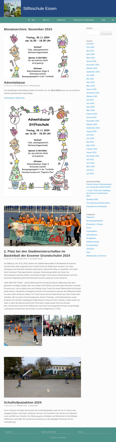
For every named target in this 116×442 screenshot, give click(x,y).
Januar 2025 (91, 89)
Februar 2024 (91, 114)
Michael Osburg (35, 85)
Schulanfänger (92, 245)
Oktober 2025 (91, 68)
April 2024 (90, 107)
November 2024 (92, 93)
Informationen (91, 235)
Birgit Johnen (34, 405)
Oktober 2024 (91, 96)
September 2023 (93, 128)
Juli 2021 (90, 170)
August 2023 (91, 131)
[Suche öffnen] (112, 20)
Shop (103, 20)
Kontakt (80, 432)
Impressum (8, 432)
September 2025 (93, 72)
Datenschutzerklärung (48, 432)
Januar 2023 (91, 152)
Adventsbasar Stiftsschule (14, 98)
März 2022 (90, 166)
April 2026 (90, 54)
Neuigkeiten (91, 238)
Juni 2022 (90, 163)
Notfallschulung (92, 242)
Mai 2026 (90, 51)
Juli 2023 (90, 135)
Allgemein (90, 217)
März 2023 (90, 145)
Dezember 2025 (92, 65)
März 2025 (90, 86)
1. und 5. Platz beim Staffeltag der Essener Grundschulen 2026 (98, 193)
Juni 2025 (90, 75)
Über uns (46, 20)
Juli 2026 (90, 44)
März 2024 (90, 110)
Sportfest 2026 (92, 199)
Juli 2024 (90, 100)
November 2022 (92, 156)
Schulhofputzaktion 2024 (23, 402)
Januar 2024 (91, 117)
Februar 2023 (91, 149)
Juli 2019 (90, 173)
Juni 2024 (90, 103)
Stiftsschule (61, 20)
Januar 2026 (91, 61)
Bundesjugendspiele (94, 221)
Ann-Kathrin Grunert (36, 259)
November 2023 (92, 121)
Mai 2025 (90, 79)
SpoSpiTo (90, 249)
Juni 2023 (90, 138)
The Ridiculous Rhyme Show (98, 203)
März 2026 (90, 58)
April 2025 (90, 82)
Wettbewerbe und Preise (96, 256)
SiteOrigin (63, 437)
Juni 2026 (90, 47)
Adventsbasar (14, 82)
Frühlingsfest (91, 231)
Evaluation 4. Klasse (94, 224)
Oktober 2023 (91, 124)
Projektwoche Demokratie (96, 206)
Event (88, 228)
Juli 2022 (90, 159)
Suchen (89, 28)
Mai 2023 (90, 142)
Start (33, 20)
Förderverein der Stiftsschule (83, 20)
